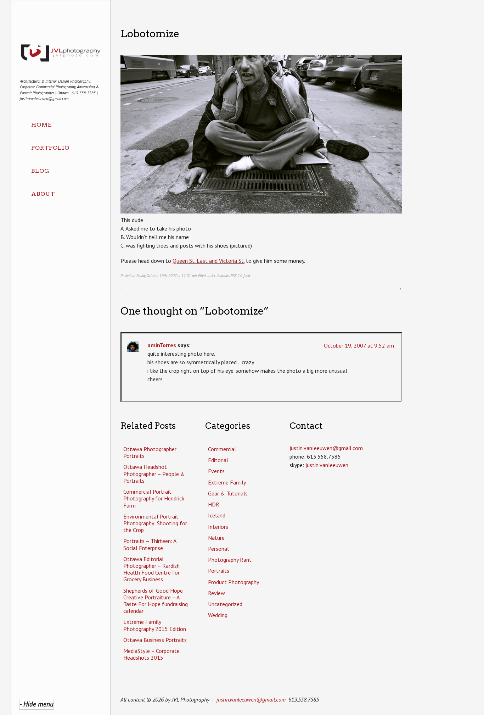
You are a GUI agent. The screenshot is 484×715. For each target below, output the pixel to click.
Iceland (216, 515)
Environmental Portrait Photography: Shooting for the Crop (155, 523)
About (43, 193)
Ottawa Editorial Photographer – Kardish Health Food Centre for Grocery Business (151, 569)
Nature (216, 537)
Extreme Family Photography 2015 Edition (154, 625)
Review (216, 593)
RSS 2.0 (236, 275)
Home (41, 124)
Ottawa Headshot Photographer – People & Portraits (154, 473)
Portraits (223, 275)
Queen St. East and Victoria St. (208, 260)
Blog (40, 170)
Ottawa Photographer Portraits (149, 452)
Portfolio (50, 147)
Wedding (217, 615)
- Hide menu (36, 703)
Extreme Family (227, 482)
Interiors (218, 526)
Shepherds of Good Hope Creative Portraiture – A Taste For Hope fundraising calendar (155, 601)
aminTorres (161, 345)
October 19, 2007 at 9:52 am (359, 345)
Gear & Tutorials (228, 493)
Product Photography (233, 582)
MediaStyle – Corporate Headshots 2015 (151, 654)
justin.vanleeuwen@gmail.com (251, 699)
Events (216, 471)
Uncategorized (225, 604)
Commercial (222, 449)
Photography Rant (230, 559)
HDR (213, 504)
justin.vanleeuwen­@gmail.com (326, 447)
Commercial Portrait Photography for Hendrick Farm (153, 498)
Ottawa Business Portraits (155, 639)
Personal (218, 548)
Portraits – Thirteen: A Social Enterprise (149, 544)
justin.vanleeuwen (326, 465)
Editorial (218, 460)
